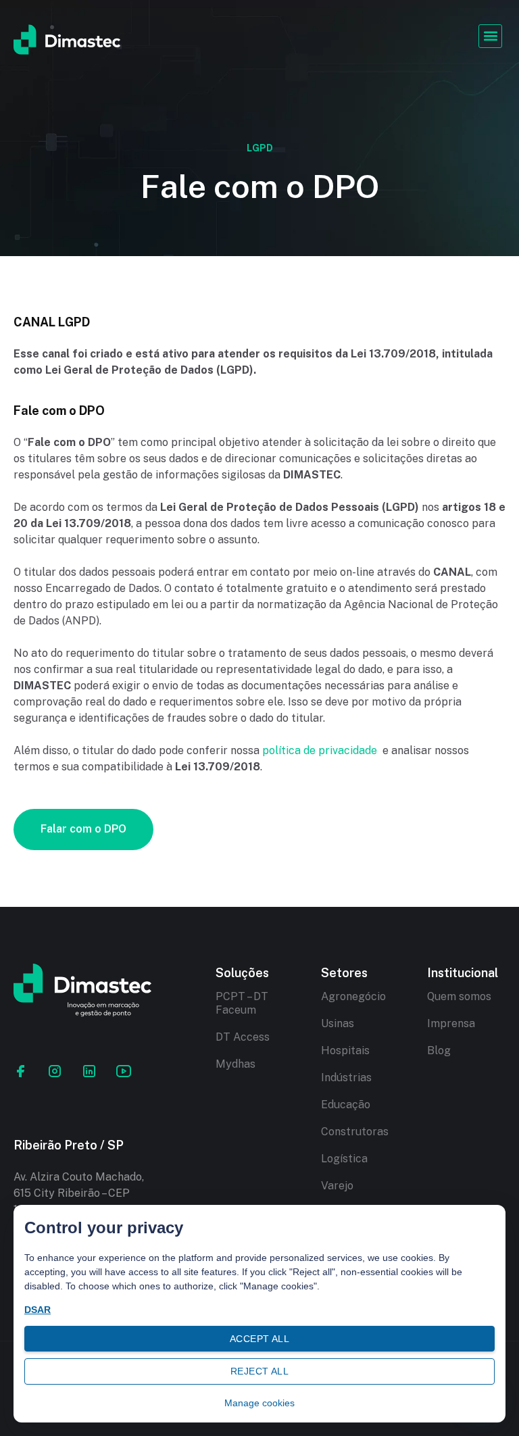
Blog (439, 1050)
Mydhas (235, 1064)
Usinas (337, 1023)
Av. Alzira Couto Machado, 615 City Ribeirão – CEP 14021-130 (79, 1193)
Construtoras (355, 1131)
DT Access (243, 1037)
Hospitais (345, 1050)
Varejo (337, 1185)
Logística (344, 1158)
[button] (490, 36)
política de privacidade (319, 750)
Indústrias (346, 1077)
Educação (345, 1104)
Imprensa (451, 1023)
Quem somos (459, 996)
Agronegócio (353, 996)
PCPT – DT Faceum (242, 1003)
